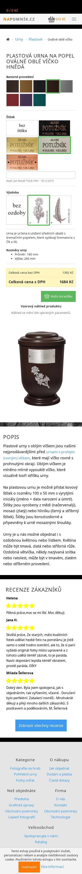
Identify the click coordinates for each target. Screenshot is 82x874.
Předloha (21, 798)
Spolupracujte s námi (41, 835)
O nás (60, 798)
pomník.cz (19, 19)
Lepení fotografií (21, 817)
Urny (19, 39)
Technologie (60, 817)
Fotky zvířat (25, 780)
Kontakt (60, 805)
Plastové (35, 39)
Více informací (52, 866)
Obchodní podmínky (21, 811)
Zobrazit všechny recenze (41, 725)
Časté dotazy (59, 780)
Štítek (10, 117)
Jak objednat (59, 768)
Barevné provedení (20, 77)
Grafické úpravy (21, 805)
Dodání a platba (59, 774)
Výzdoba (12, 192)
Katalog (41, 841)
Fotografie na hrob (25, 768)
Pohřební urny (25, 774)
